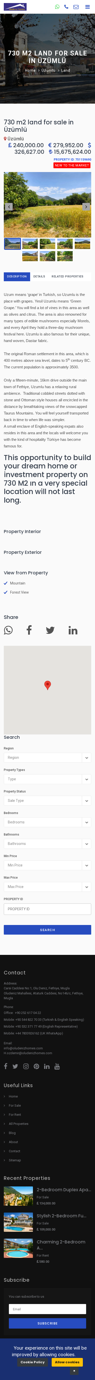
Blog (12, 1133)
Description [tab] (17, 276)
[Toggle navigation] (87, 7)
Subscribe (47, 1323)
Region (9, 748)
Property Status (15, 791)
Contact (14, 1151)
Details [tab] (39, 276)
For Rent (15, 1115)
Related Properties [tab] (67, 276)
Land (65, 70)
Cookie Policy (33, 1362)
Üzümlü (48, 70)
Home (30, 70)
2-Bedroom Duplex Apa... (64, 1190)
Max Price (11, 877)
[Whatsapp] (10, 632)
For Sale (15, 1105)
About (13, 1142)
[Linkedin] (75, 632)
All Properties (18, 1124)
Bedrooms (11, 813)
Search (47, 930)
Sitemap (15, 1160)
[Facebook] (31, 632)
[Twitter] (52, 632)
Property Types (14, 770)
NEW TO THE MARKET (72, 165)
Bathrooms (11, 834)
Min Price (10, 856)
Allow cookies (67, 1362)
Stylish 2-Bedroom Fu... (61, 1216)
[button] (47, 685)
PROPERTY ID (13, 899)
